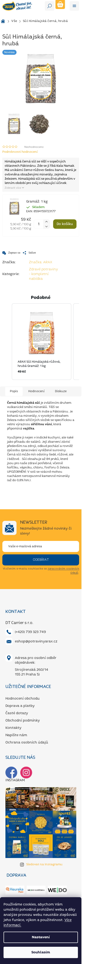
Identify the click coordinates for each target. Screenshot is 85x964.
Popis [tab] (14, 391)
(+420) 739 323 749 (30, 632)
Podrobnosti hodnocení (20, 151)
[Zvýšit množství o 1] (46, 221)
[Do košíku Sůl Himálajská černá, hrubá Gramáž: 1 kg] (64, 224)
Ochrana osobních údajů (26, 742)
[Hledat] (49, 6)
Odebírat (41, 559)
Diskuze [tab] (61, 391)
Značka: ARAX (40, 262)
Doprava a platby (20, 706)
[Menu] (74, 6)
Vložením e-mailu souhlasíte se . (41, 570)
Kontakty (13, 728)
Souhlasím (40, 952)
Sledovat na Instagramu (44, 864)
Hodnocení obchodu (22, 698)
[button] (7, 341)
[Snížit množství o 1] (46, 226)
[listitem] (41, 341)
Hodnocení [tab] (36, 391)
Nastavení (41, 937)
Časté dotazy (16, 713)
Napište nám (16, 735)
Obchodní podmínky (22, 720)
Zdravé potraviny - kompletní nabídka (43, 274)
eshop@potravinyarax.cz (36, 641)
